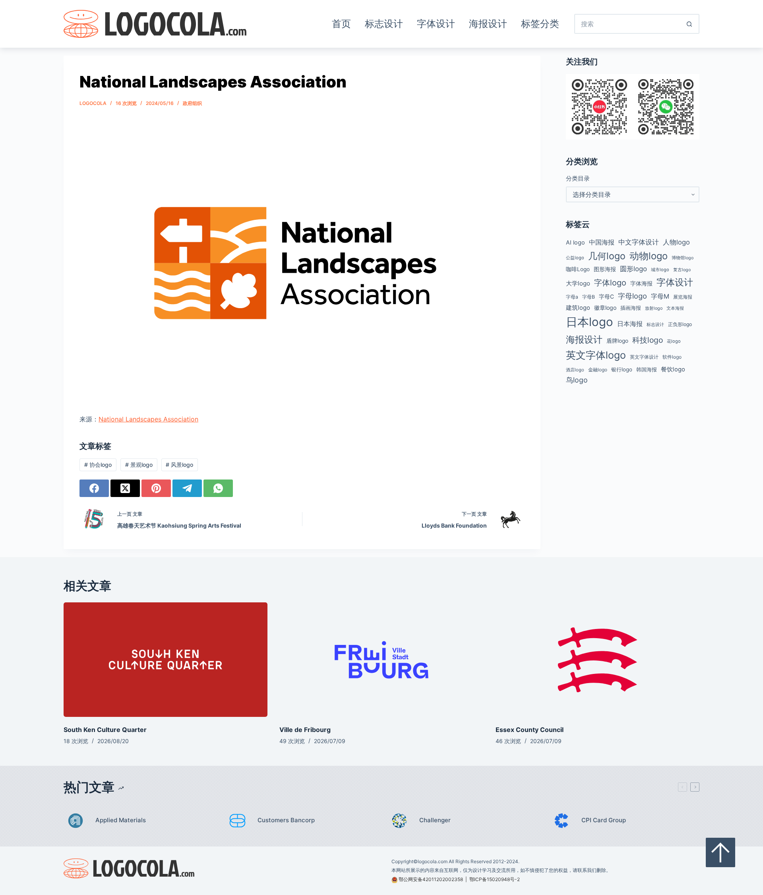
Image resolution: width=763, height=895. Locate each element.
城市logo (660, 269)
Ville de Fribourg (305, 730)
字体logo (610, 282)
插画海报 (630, 308)
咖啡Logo (578, 269)
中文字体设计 (638, 242)
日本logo (589, 322)
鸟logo (577, 380)
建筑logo (578, 307)
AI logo (575, 242)
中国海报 (601, 242)
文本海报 (675, 308)
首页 (341, 23)
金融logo (597, 370)
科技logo (647, 340)
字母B (588, 297)
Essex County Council (530, 730)
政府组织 (192, 103)
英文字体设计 (644, 357)
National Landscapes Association (148, 419)
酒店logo (575, 370)
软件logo (672, 357)
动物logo (648, 256)
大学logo (578, 283)
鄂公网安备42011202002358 (431, 879)
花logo (674, 341)
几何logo (607, 256)
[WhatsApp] (218, 488)
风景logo (179, 464)
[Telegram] (187, 488)
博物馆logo (682, 257)
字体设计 (436, 23)
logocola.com (432, 861)
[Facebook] (94, 488)
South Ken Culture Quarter (105, 730)
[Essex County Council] (597, 659)
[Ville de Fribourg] (381, 659)
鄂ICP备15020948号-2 (494, 879)
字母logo (632, 295)
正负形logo (680, 324)
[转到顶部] (720, 852)
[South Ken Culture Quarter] (165, 659)
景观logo (139, 464)
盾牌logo (617, 341)
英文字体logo (596, 355)
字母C (606, 296)
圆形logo (633, 269)
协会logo (98, 464)
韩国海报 (646, 369)
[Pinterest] (156, 488)
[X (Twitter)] (125, 488)
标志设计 (384, 23)
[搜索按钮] (689, 24)
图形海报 (605, 269)
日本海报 (630, 324)
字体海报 (641, 283)
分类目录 (578, 178)
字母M (660, 296)
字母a (572, 297)
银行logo (621, 369)
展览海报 (682, 297)
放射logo (653, 308)
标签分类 (540, 23)
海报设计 (488, 23)
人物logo (676, 242)
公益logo (575, 257)
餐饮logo (673, 369)
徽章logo (605, 307)
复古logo (682, 269)
